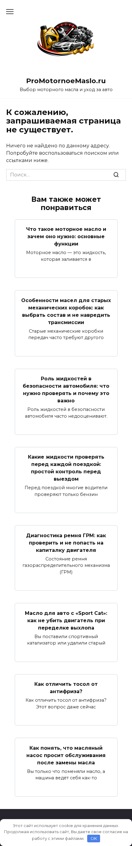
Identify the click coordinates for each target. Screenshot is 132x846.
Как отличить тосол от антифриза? (66, 687)
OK (94, 838)
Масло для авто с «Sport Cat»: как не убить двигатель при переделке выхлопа (66, 620)
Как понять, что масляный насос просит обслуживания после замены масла (66, 755)
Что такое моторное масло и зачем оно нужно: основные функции (66, 236)
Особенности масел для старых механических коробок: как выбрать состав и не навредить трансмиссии (66, 311)
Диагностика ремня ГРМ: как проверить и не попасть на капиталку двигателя (66, 542)
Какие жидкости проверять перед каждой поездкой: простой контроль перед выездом (66, 468)
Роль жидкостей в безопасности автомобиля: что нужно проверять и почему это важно (66, 390)
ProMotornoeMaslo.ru (66, 80)
